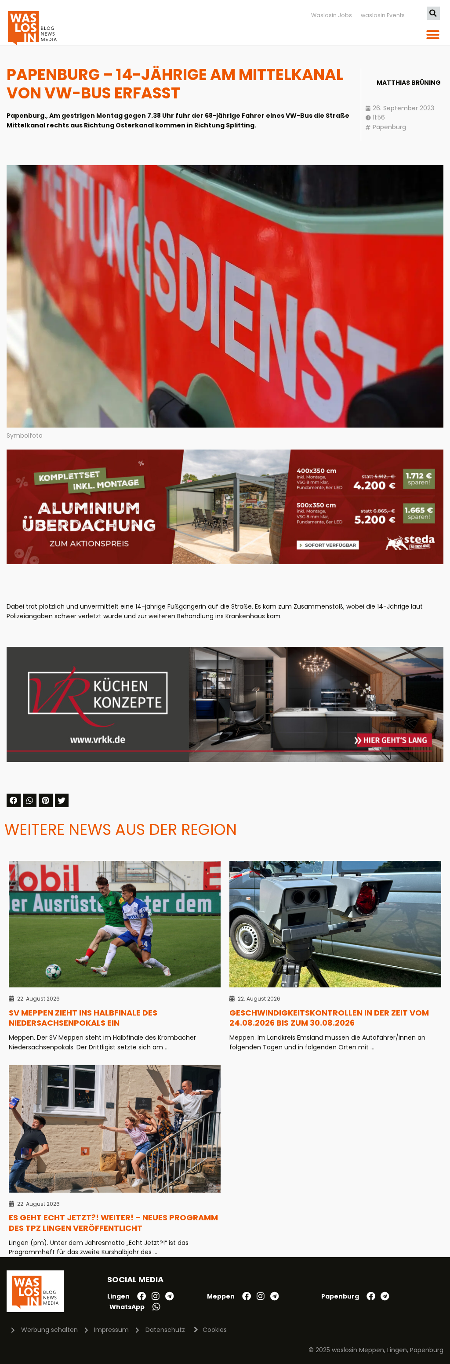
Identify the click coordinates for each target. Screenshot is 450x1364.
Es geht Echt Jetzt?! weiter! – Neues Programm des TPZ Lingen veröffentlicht (113, 1222)
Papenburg (389, 127)
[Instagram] (155, 1296)
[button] (433, 13)
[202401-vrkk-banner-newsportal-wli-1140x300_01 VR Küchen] (225, 759)
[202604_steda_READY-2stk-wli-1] (225, 562)
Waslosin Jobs (331, 15)
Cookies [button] (215, 1329)
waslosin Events (383, 15)
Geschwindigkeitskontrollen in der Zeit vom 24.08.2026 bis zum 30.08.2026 (329, 1018)
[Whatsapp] (156, 1307)
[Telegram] (169, 1296)
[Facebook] (141, 1296)
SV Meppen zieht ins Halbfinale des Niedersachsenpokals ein (83, 1018)
